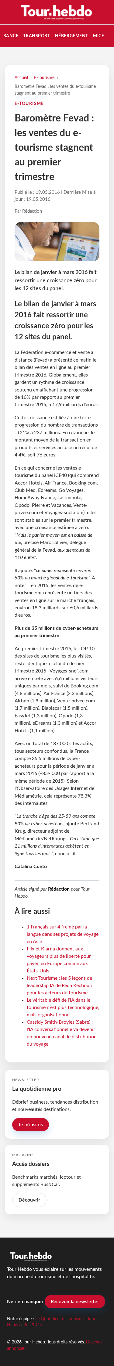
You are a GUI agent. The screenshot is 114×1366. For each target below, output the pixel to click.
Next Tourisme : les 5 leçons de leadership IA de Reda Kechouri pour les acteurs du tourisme (59, 985)
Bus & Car (32, 1325)
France (9, 36)
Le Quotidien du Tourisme (59, 1319)
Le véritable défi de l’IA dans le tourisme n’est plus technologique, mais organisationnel (63, 1007)
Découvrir (29, 1200)
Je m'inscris (30, 1124)
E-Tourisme (44, 77)
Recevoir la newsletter (75, 1301)
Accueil (21, 77)
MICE (98, 36)
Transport (36, 36)
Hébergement (71, 36)
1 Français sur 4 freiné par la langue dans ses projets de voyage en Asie (62, 934)
